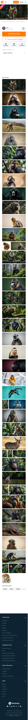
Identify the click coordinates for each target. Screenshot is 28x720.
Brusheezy (4, 666)
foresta (5, 634)
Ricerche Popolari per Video (8, 706)
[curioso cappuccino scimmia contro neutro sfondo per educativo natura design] (13, 360)
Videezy (4, 671)
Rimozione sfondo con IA (7, 683)
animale (18, 634)
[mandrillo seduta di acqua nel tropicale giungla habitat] (13, 504)
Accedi (21, 2)
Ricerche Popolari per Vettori (8, 701)
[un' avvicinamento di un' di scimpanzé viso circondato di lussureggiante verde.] (13, 490)
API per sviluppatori (6, 678)
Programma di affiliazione (8, 699)
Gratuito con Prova (14, 34)
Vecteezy (4, 669)
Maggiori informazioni (7, 52)
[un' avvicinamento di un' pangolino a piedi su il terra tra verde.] (13, 565)
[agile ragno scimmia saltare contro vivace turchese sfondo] (13, 400)
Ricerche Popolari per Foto (8, 704)
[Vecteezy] (2, 2)
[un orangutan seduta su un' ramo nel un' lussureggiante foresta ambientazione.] (13, 234)
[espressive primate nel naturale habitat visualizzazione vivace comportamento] (13, 193)
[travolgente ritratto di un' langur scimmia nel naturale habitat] (13, 347)
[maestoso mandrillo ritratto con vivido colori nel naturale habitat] (13, 292)
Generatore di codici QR (7, 686)
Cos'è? (14, 49)
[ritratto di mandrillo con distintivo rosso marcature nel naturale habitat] (9, 254)
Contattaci (4, 717)
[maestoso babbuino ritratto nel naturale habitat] (13, 138)
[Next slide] (22, 634)
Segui (23, 29)
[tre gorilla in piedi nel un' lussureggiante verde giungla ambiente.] (13, 333)
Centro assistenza (6, 714)
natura (11, 634)
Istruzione (4, 676)
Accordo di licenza (6, 694)
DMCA (3, 696)
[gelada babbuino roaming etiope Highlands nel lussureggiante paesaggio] (13, 125)
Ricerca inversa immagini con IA (9, 681)
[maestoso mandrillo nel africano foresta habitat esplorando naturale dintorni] (13, 84)
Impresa (4, 673)
